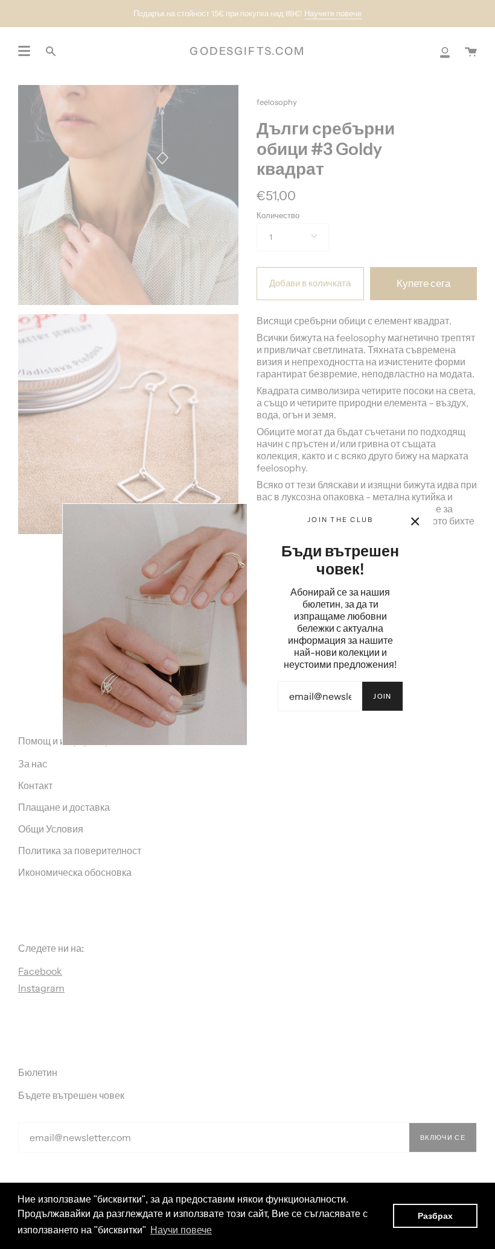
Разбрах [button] (435, 1216)
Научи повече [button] (181, 1230)
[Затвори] (415, 521)
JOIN (382, 696)
